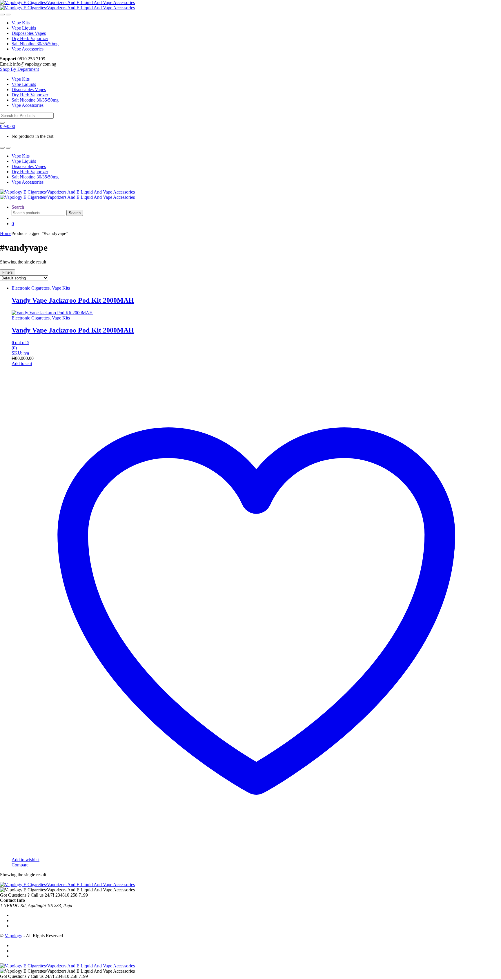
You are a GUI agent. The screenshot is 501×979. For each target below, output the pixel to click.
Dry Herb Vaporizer (30, 38)
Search (18, 207)
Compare (20, 864)
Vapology (13, 935)
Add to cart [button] (22, 363)
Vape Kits (21, 22)
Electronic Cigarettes (31, 288)
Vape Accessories (27, 48)
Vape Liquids (24, 28)
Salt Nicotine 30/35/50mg (35, 43)
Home (5, 233)
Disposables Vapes (29, 33)
